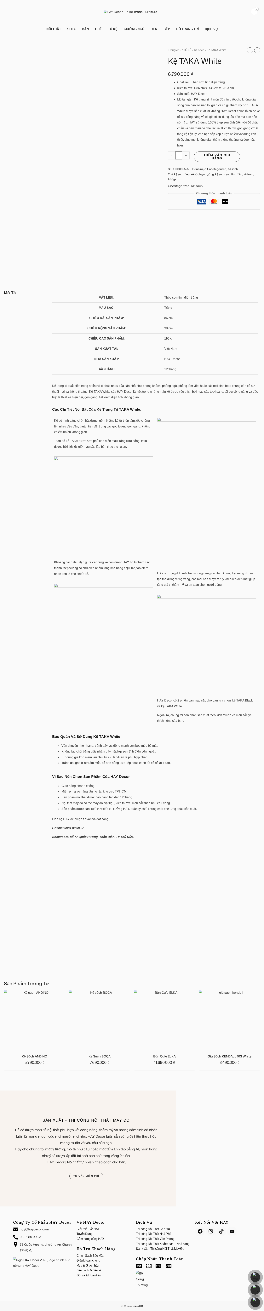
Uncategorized (216, 169)
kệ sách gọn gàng (202, 174)
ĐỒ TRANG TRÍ (187, 29)
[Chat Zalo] (255, 1290)
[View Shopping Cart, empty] (254, 11)
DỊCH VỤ (211, 29)
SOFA (71, 29)
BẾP (167, 29)
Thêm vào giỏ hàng (217, 156)
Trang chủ (174, 50)
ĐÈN (154, 29)
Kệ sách (199, 50)
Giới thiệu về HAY (88, 1229)
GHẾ (98, 29)
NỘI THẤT (53, 29)
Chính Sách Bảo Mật (90, 1255)
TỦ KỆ (113, 29)
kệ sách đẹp (182, 174)
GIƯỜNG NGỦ (134, 29)
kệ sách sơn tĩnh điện (228, 174)
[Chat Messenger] (255, 1277)
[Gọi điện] (255, 1302)
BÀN (85, 29)
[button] (8, 11)
